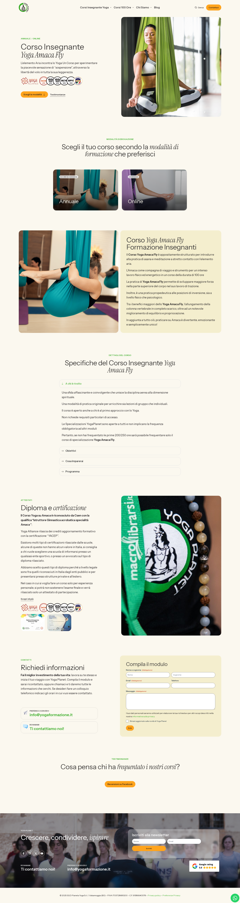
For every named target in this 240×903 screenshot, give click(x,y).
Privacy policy (154, 895)
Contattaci (214, 7)
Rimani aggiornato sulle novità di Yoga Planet (148, 721)
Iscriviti (149, 848)
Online (36, 38)
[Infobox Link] (59, 713)
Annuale (25, 38)
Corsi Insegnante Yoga (94, 7)
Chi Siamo (142, 7)
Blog (157, 7)
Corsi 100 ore (122, 7)
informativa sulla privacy (143, 716)
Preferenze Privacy (171, 895)
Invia (130, 728)
